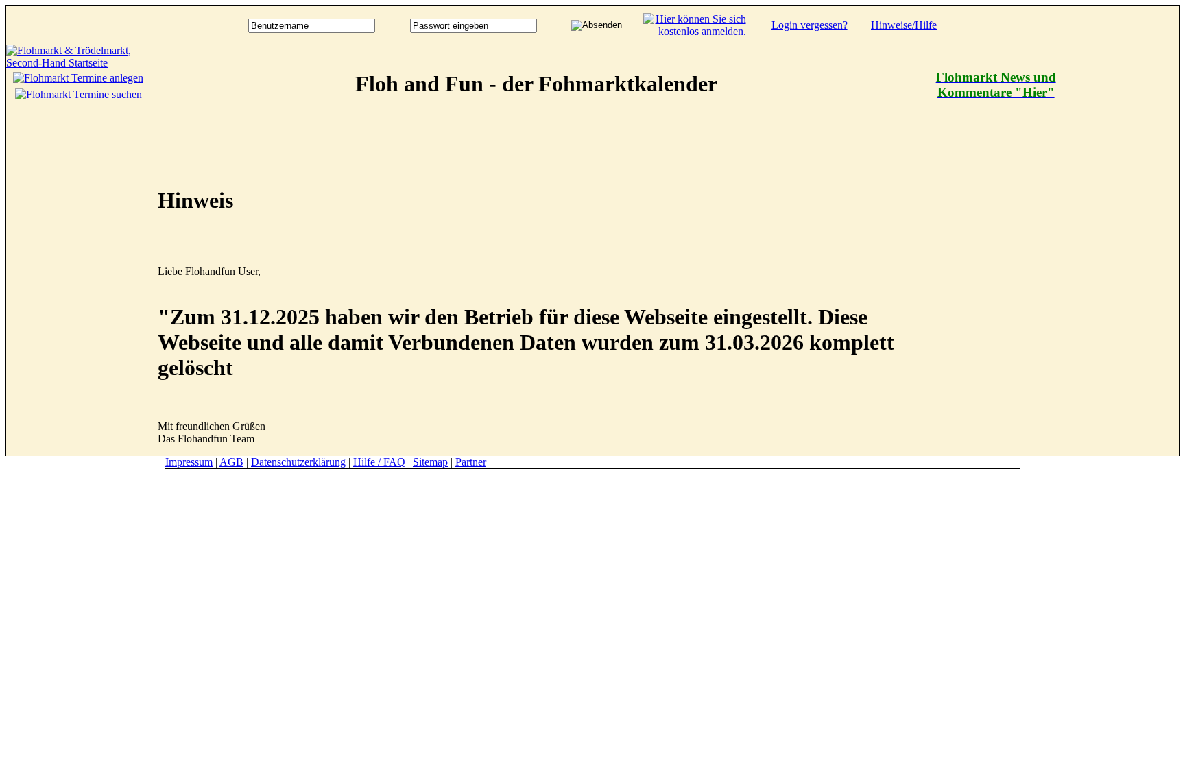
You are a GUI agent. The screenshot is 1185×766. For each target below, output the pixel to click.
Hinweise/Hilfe (904, 25)
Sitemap (430, 462)
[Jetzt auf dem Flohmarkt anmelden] (694, 31)
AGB (231, 462)
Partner (470, 462)
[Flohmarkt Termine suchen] (78, 94)
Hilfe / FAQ (379, 462)
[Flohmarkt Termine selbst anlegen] (78, 78)
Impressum (189, 462)
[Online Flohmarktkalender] (78, 63)
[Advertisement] (1124, 250)
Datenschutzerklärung (298, 462)
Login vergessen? (809, 25)
